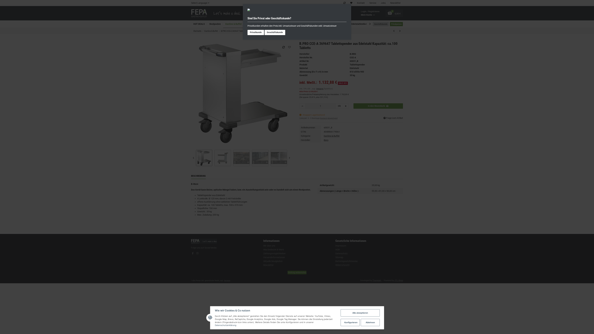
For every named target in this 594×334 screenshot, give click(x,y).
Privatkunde (256, 32)
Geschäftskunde (275, 32)
